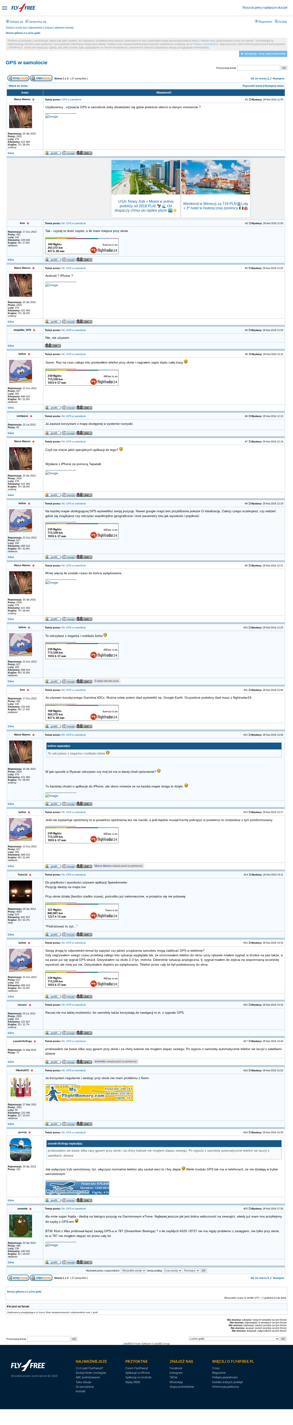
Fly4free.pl (23, 8)
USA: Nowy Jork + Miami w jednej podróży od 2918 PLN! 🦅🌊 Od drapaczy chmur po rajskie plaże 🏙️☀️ (146, 205)
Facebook (176, 1368)
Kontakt (80, 1391)
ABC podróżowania (88, 1377)
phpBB (127, 1343)
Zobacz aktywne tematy (59, 27)
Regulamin (265, 21)
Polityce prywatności (205, 44)
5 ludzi (99, 681)
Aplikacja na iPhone (137, 1372)
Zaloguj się (16, 21)
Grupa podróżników (182, 1386)
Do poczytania (85, 1386)
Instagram (176, 1372)
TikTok (173, 1377)
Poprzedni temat (253, 85)
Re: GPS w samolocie (74, 223)
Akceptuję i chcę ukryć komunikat (264, 53)
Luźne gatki (33, 33)
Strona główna (14, 33)
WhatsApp (176, 1382)
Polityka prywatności (225, 1377)
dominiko (100, 1061)
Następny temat (274, 85)
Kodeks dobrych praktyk (227, 1382)
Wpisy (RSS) (132, 1382)
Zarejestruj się (37, 21)
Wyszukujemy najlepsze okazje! (265, 7)
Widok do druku (18, 85)
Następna (278, 78)
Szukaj (282, 21)
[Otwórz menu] (4, 7)
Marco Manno (103, 865)
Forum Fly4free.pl (136, 1368)
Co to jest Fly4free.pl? (89, 1368)
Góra (11, 153)
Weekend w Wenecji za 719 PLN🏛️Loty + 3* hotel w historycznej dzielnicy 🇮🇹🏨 (215, 206)
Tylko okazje (83, 1382)
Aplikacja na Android (138, 1377)
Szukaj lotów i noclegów (91, 1372)
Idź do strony (259, 78)
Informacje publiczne (225, 1386)
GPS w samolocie (26, 62)
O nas (216, 1368)
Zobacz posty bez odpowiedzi (24, 27)
